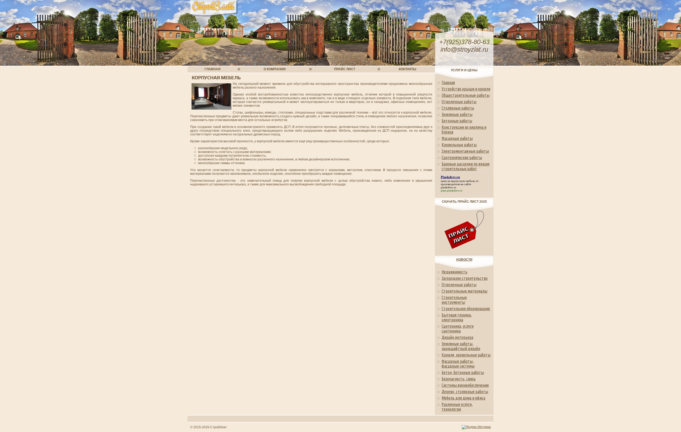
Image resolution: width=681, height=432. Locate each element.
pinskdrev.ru (448, 187)
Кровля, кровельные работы (466, 354)
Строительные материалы (464, 291)
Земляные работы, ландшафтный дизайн (461, 346)
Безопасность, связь (459, 378)
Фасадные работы (457, 138)
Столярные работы (458, 108)
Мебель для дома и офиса (463, 398)
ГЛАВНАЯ (213, 69)
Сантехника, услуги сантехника (458, 328)
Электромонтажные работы (465, 151)
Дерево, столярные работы (465, 391)
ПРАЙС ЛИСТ (344, 69)
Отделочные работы (459, 101)
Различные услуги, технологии (457, 407)
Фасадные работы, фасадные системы (458, 363)
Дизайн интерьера (457, 337)
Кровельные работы (459, 144)
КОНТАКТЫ (407, 69)
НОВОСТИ (464, 259)
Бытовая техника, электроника (457, 317)
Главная (448, 82)
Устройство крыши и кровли (466, 88)
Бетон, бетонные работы (463, 372)
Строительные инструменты (454, 300)
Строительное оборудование (466, 308)
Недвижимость (454, 271)
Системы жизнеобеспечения (465, 385)
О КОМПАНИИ (275, 69)
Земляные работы (457, 114)
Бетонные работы (457, 120)
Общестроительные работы (465, 95)
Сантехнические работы (462, 157)
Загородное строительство (465, 278)
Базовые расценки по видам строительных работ (465, 166)
